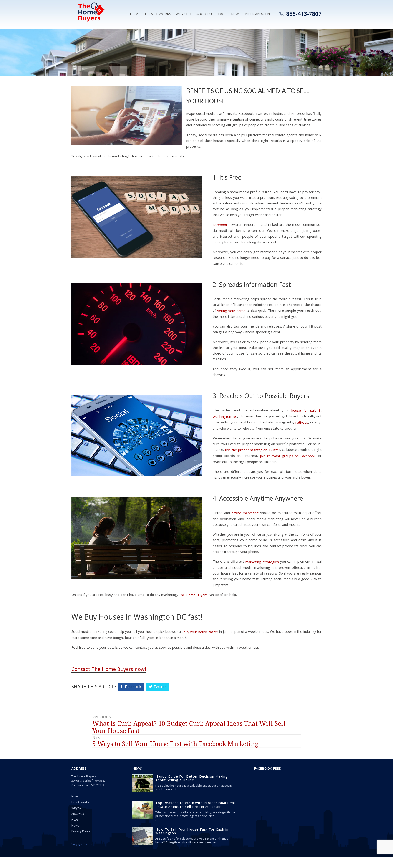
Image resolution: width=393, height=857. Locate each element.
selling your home (231, 310)
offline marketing (246, 513)
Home (135, 13)
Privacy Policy (80, 831)
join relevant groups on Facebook (287, 456)
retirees (301, 422)
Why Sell (184, 13)
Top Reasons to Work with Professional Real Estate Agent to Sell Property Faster (195, 805)
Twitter (160, 686)
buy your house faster (201, 632)
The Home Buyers (193, 594)
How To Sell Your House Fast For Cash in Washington (191, 831)
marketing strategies (262, 562)
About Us (205, 13)
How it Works (158, 13)
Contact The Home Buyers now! (108, 668)
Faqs (222, 13)
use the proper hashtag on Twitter (252, 450)
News (236, 13)
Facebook (220, 224)
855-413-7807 (304, 14)
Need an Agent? (259, 13)
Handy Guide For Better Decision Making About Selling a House (191, 778)
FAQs (74, 819)
